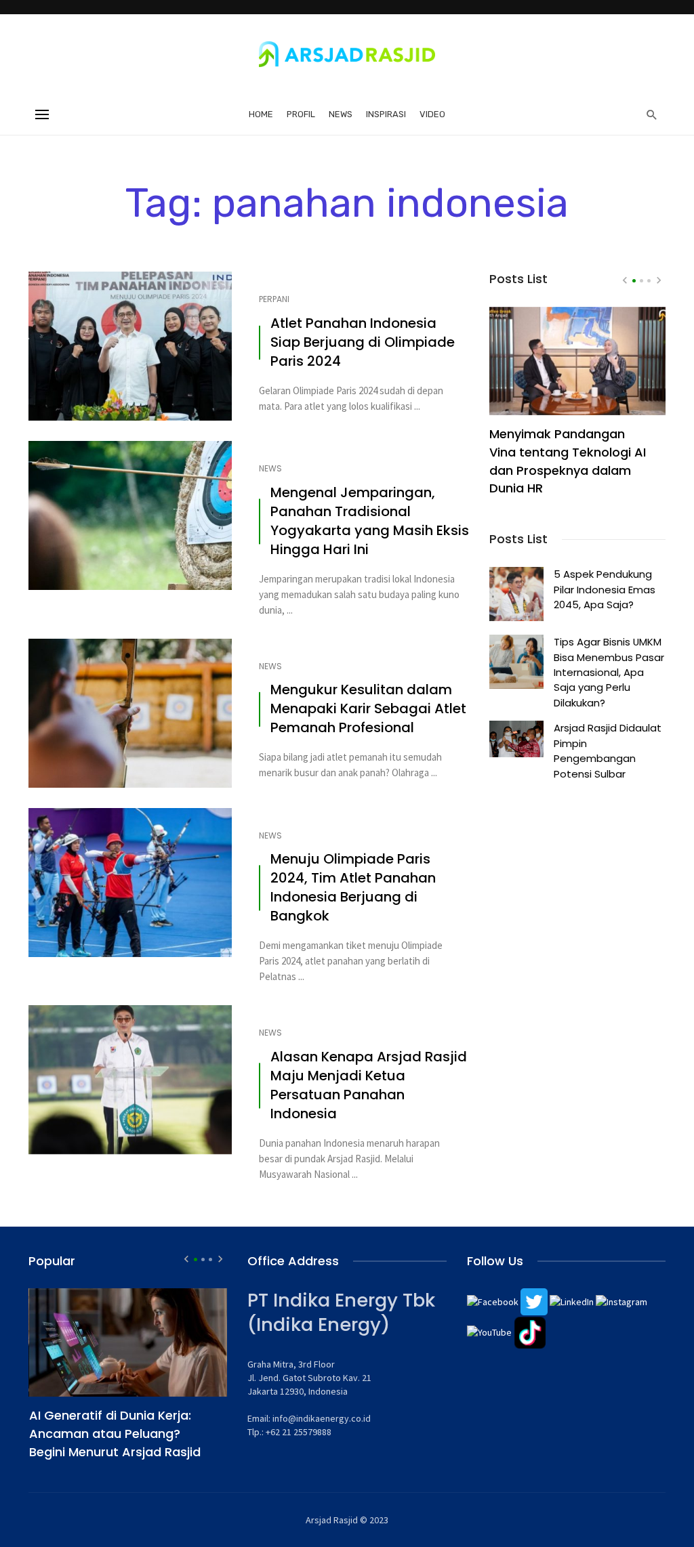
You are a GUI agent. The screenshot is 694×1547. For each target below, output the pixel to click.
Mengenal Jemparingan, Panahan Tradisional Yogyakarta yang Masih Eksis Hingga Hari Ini (369, 521)
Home (261, 114)
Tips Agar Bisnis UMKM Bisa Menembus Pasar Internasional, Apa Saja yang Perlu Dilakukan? (609, 672)
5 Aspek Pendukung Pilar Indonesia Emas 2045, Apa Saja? (604, 589)
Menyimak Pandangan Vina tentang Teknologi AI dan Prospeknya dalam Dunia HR (567, 461)
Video (432, 114)
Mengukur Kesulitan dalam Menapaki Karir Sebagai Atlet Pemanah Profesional (368, 709)
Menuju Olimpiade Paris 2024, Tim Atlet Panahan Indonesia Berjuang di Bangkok (353, 887)
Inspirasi (386, 114)
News (340, 114)
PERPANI (274, 299)
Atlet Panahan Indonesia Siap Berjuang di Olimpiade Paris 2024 (362, 342)
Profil (301, 114)
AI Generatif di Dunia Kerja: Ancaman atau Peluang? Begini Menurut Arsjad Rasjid (115, 1433)
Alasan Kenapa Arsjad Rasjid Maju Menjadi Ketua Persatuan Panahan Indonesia (368, 1085)
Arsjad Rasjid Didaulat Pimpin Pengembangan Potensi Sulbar (607, 750)
